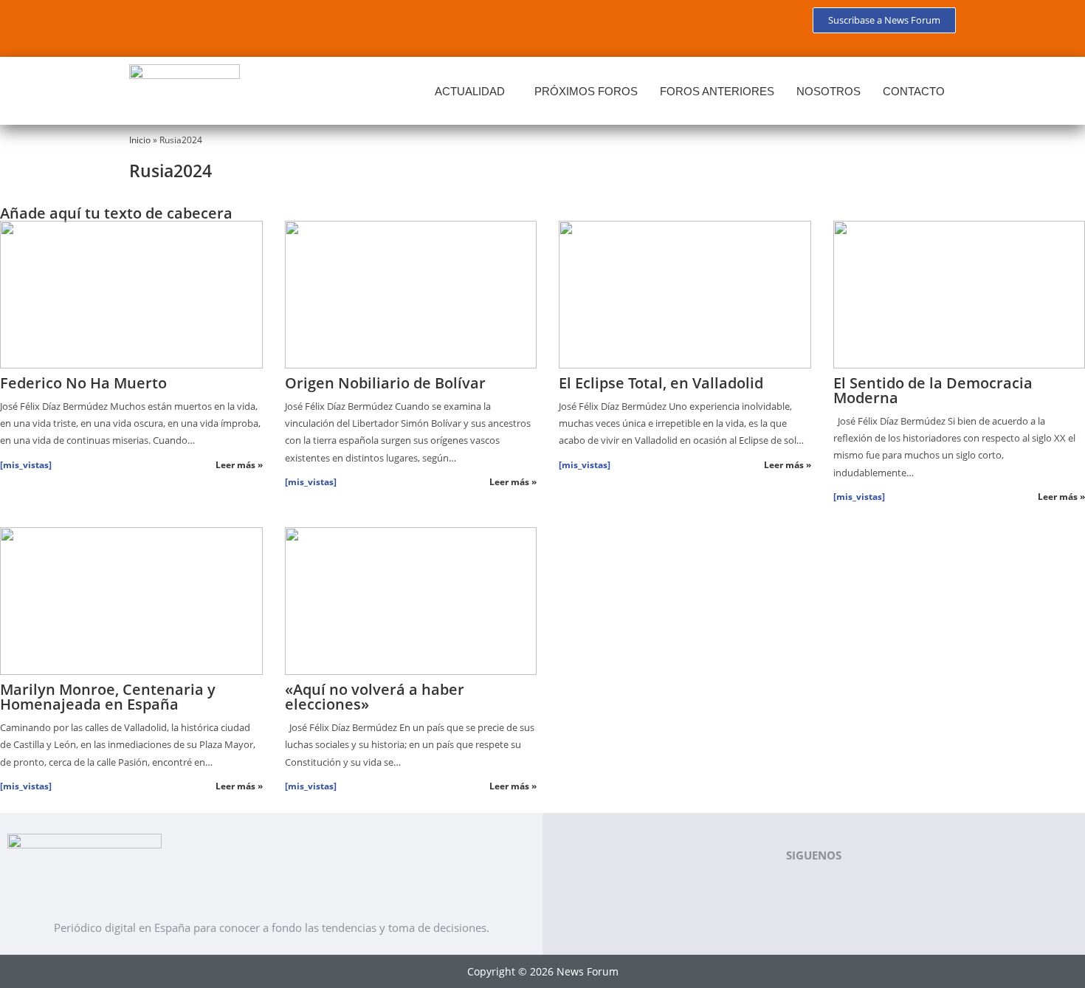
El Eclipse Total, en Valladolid (661, 383)
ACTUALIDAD (470, 91)
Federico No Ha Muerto (83, 383)
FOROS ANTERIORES (717, 91)
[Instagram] (278, 25)
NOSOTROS (828, 91)
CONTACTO (914, 91)
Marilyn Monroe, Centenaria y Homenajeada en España (108, 696)
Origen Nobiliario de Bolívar (385, 383)
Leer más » (239, 465)
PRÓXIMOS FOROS (586, 91)
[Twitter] (191, 25)
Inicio (140, 139)
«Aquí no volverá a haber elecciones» (374, 696)
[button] (473, 91)
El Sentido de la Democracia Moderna (933, 390)
